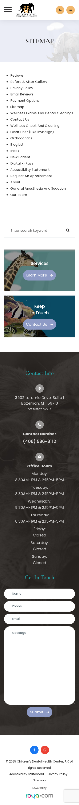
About (15, 182)
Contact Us (19, 119)
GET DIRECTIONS (38, 409)
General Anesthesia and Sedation (38, 188)
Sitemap (39, 780)
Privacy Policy (57, 774)
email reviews (21, 94)
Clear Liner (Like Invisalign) (32, 132)
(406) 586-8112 (39, 441)
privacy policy (21, 88)
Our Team (18, 194)
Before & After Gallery (28, 81)
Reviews (17, 75)
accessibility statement (30, 169)
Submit (36, 712)
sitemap (17, 106)
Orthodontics (21, 138)
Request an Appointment (31, 176)
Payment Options (24, 100)
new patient (20, 157)
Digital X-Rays (21, 163)
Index (14, 150)
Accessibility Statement (26, 774)
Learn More (36, 275)
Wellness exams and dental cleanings (41, 113)
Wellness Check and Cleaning (34, 125)
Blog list (17, 144)
